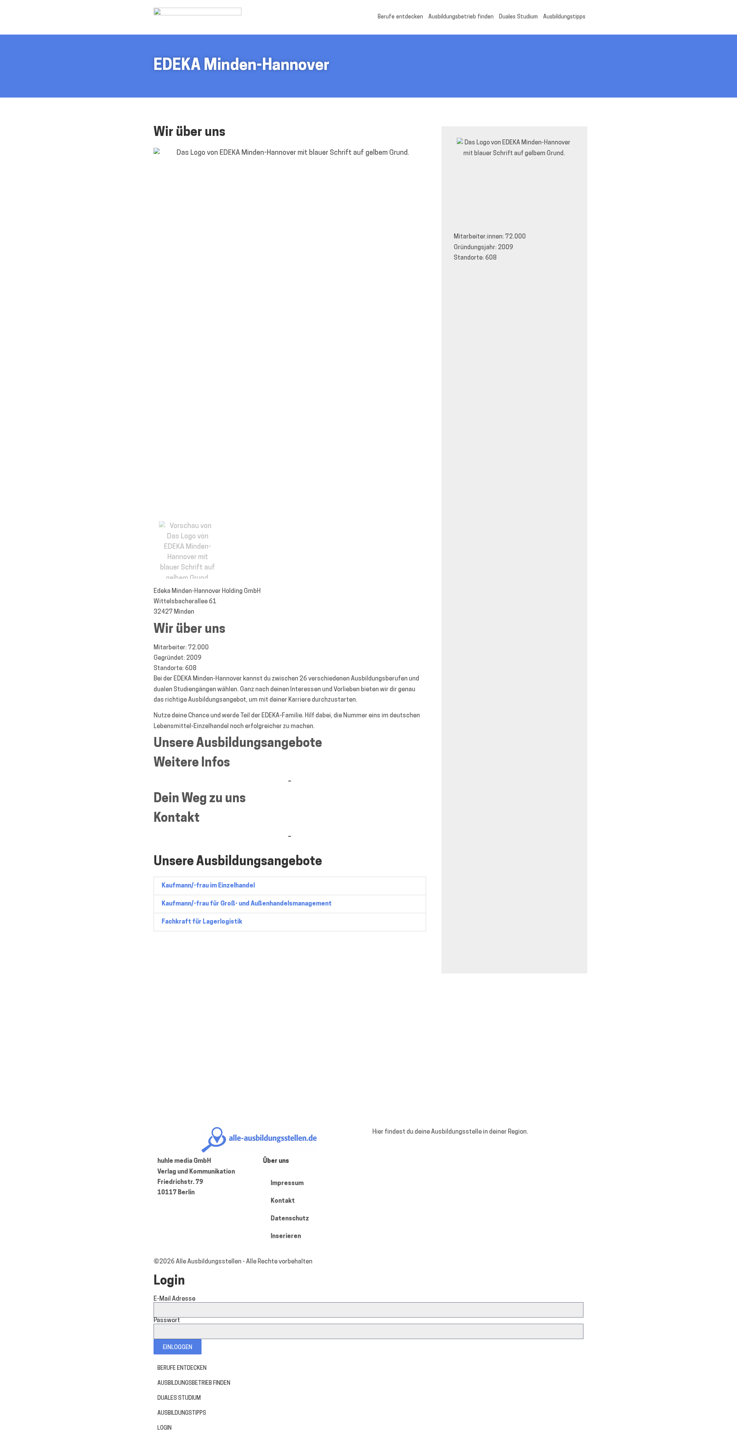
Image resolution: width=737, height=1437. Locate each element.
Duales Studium (518, 17)
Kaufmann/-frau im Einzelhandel (208, 886)
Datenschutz (290, 1219)
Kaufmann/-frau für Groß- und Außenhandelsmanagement (247, 904)
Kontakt (283, 1201)
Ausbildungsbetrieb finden (461, 17)
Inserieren (286, 1236)
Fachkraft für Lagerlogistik (202, 922)
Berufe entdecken (400, 17)
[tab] (290, 886)
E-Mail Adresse (174, 1299)
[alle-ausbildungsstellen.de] (197, 14)
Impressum (287, 1183)
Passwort (167, 1321)
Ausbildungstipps (564, 17)
